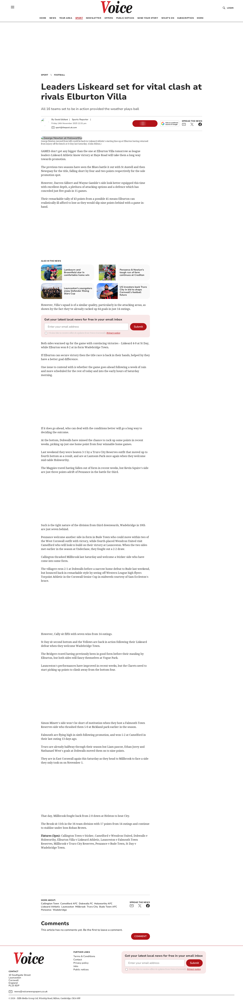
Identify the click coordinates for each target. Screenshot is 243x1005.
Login (230, 8)
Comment (140, 936)
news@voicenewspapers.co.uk (30, 991)
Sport (44, 75)
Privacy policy (80, 962)
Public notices (81, 969)
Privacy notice (113, 333)
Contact (77, 959)
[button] (13, 7)
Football (59, 75)
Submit (138, 327)
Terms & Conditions (84, 956)
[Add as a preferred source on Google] (169, 123)
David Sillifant (61, 119)
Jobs (75, 966)
